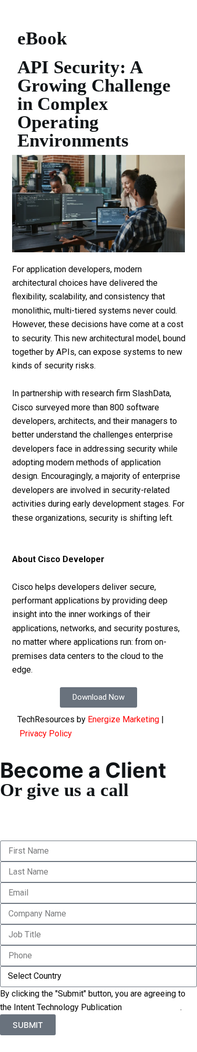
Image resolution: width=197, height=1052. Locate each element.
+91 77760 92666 (33, 819)
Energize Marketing (123, 719)
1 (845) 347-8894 (33, 806)
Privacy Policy (45, 733)
